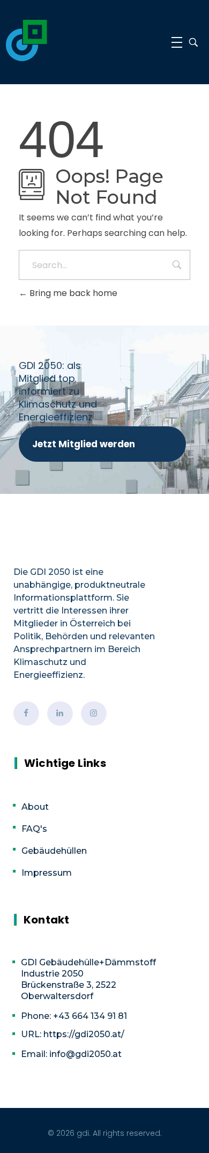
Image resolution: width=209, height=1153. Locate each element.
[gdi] (27, 40)
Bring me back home (72, 293)
